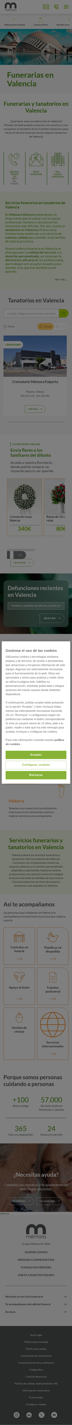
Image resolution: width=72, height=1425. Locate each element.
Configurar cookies (36, 764)
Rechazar (36, 775)
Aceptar (36, 754)
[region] (36, 712)
